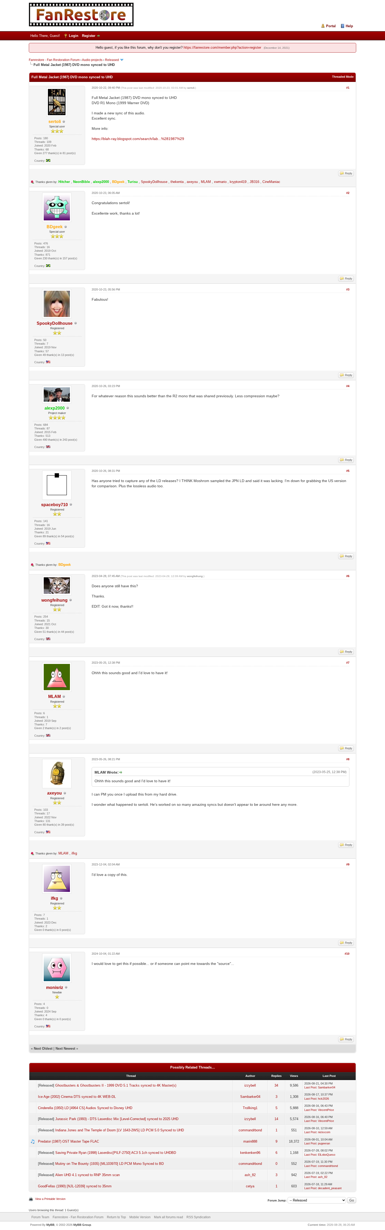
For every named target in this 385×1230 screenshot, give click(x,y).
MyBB (50, 1224)
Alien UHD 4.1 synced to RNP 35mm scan (87, 1175)
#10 (347, 953)
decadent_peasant (330, 1188)
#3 (347, 289)
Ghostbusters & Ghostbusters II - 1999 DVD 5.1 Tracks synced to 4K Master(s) (115, 1085)
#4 (347, 386)
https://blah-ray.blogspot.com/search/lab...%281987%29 (138, 139)
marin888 (250, 1141)
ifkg (74, 853)
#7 (347, 662)
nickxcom (324, 1132)
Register (88, 36)
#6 (347, 576)
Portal (331, 26)
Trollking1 (250, 1108)
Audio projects (92, 60)
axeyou (192, 182)
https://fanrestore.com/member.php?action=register (222, 47)
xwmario (220, 182)
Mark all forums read (168, 1217)
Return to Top (116, 1217)
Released (112, 60)
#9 (347, 864)
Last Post (310, 1087)
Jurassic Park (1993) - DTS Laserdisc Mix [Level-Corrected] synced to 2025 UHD (116, 1119)
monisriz (54, 987)
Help (349, 26)
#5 (347, 470)
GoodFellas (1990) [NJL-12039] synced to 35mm (75, 1186)
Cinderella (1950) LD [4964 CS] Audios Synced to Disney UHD (85, 1108)
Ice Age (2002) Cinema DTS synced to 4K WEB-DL (77, 1097)
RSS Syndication (198, 1217)
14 (276, 1119)
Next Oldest (43, 1048)
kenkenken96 (250, 1153)
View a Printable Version (50, 1198)
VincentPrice (326, 1109)
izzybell (250, 1085)
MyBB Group (82, 1224)
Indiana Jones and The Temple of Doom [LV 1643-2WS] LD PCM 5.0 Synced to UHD (119, 1130)
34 (276, 1085)
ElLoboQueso (326, 1154)
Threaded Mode (343, 76)
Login (73, 36)
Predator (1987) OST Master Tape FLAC (68, 1141)
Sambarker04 (326, 1087)
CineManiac (271, 182)
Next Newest (65, 1048)
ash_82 (250, 1175)
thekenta (177, 182)
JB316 (254, 182)
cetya (250, 1186)
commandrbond (250, 1130)
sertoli (190, 87)
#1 (347, 87)
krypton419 (238, 182)
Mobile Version (140, 1217)
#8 (347, 759)
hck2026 (323, 1098)
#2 (347, 192)
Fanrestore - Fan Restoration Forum (54, 60)
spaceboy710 (54, 504)
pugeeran (324, 1143)
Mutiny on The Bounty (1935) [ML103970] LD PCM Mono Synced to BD (109, 1164)
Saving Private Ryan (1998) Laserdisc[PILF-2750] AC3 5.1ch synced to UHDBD (115, 1153)
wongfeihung (54, 600)
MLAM (206, 182)
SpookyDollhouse (154, 182)
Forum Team (40, 1217)
